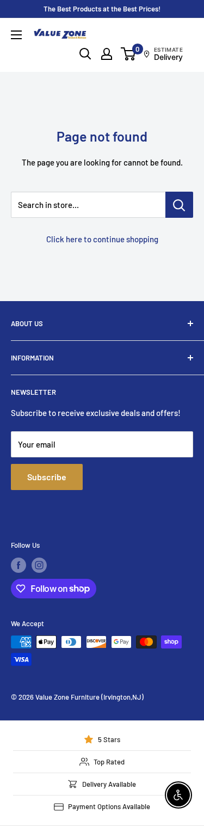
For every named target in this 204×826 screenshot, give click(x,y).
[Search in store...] (179, 205)
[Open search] (85, 54)
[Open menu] (16, 34)
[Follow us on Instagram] (39, 565)
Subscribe (46, 477)
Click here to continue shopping (102, 239)
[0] (128, 53)
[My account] (106, 54)
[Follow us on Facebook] (18, 565)
